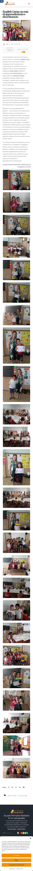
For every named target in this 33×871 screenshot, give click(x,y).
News (8, 49)
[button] (30, 838)
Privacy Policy (19, 868)
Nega (16, 860)
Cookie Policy (12, 868)
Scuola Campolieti (14, 44)
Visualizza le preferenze (16, 865)
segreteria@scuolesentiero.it (18, 826)
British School (12, 795)
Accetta (16, 855)
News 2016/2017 (10, 50)
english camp (23, 795)
